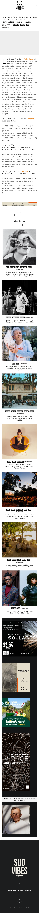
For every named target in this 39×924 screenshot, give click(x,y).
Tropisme (24, 171)
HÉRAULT (24, 560)
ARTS (7, 267)
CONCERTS (8, 411)
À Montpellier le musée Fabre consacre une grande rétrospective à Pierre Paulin (19, 466)
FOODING (14, 560)
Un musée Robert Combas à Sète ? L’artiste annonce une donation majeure (19, 368)
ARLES (8, 509)
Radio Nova (28, 59)
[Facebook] (16, 884)
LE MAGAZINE (28, 890)
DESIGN (9, 461)
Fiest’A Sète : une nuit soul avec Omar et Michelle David (19, 612)
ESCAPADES (19, 411)
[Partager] (14, 215)
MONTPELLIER (16, 25)
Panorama (7, 102)
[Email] (24, 215)
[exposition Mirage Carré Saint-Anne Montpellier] (16, 790)
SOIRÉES (32, 411)
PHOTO (29, 267)
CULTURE (12, 267)
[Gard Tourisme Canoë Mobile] (16, 726)
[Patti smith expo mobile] (16, 691)
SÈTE (28, 25)
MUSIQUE (23, 25)
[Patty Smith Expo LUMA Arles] (19, 206)
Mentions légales (12, 890)
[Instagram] (19, 884)
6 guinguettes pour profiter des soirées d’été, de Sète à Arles (19, 566)
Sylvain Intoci (8, 25)
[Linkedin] (23, 884)
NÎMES (25, 509)
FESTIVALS (8, 317)
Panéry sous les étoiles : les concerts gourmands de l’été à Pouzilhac (19, 418)
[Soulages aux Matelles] (19, 656)
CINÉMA (13, 509)
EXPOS (17, 267)
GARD (19, 560)
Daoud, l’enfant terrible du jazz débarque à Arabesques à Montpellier (19, 321)
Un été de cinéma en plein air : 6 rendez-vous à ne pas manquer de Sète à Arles (19, 516)
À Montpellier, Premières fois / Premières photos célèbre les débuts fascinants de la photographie (19, 274)
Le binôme (20, 890)
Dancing (30, 119)
